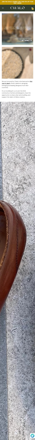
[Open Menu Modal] (3, 8)
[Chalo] (17, 8)
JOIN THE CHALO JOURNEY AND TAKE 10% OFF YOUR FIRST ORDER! (17, 2)
